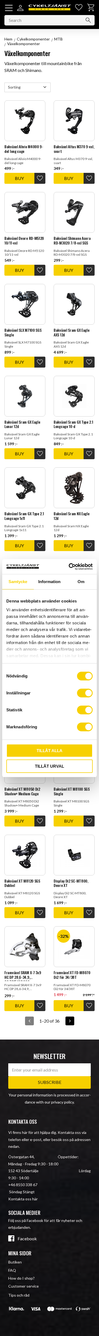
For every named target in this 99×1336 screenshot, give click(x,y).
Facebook (27, 1238)
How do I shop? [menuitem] (21, 1278)
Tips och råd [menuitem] (18, 1295)
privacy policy (62, 1102)
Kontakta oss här (23, 1199)
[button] (8, 7)
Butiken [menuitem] (15, 1262)
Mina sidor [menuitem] (19, 1253)
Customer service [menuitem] (23, 1286)
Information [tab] (49, 581)
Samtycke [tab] (18, 581)
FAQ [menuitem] (12, 1270)
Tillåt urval (49, 766)
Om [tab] (81, 581)
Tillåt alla (49, 750)
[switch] (85, 693)
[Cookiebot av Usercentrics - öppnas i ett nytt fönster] (70, 566)
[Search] (88, 20)
